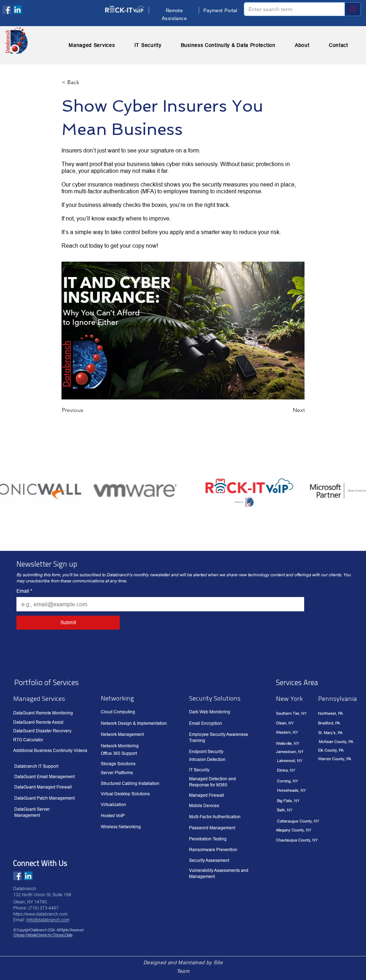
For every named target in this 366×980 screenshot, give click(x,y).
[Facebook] (7, 9)
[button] (85, 82)
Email (24, 591)
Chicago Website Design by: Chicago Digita (42, 934)
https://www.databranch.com (40, 914)
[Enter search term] (353, 9)
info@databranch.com (47, 919)
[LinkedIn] (17, 9)
